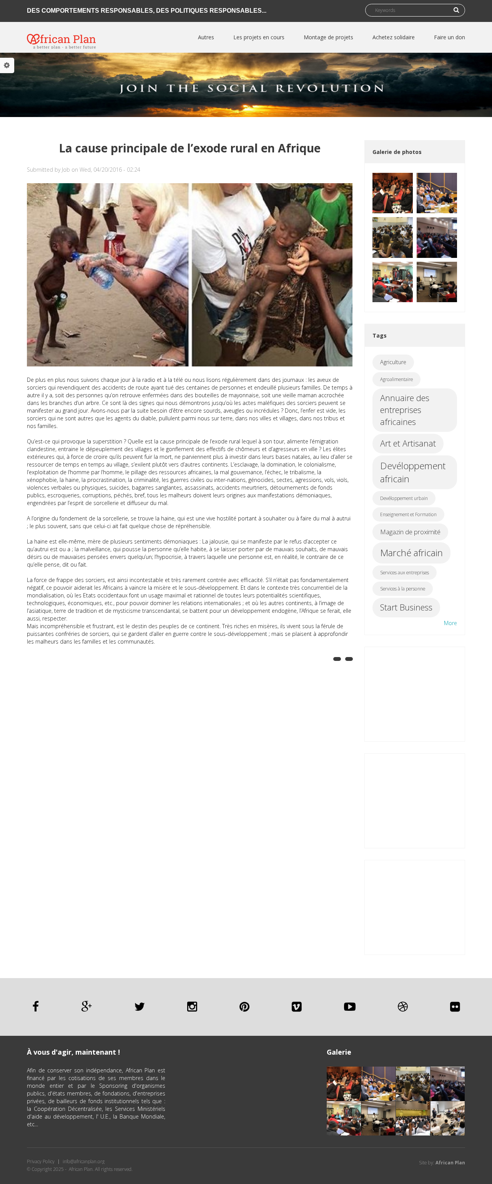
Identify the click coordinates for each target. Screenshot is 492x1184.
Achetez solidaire (393, 37)
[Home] (61, 35)
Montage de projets (328, 37)
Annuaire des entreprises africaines (404, 409)
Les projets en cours (258, 37)
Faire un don (449, 37)
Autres (206, 37)
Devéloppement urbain (404, 498)
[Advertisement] (414, 693)
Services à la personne (402, 588)
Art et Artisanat (408, 443)
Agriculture (393, 362)
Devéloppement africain (412, 472)
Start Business (406, 607)
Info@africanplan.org (84, 1161)
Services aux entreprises (404, 572)
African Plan (450, 1162)
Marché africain (411, 552)
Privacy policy (41, 1161)
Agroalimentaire (396, 379)
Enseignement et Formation (408, 514)
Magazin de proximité (410, 531)
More (450, 623)
